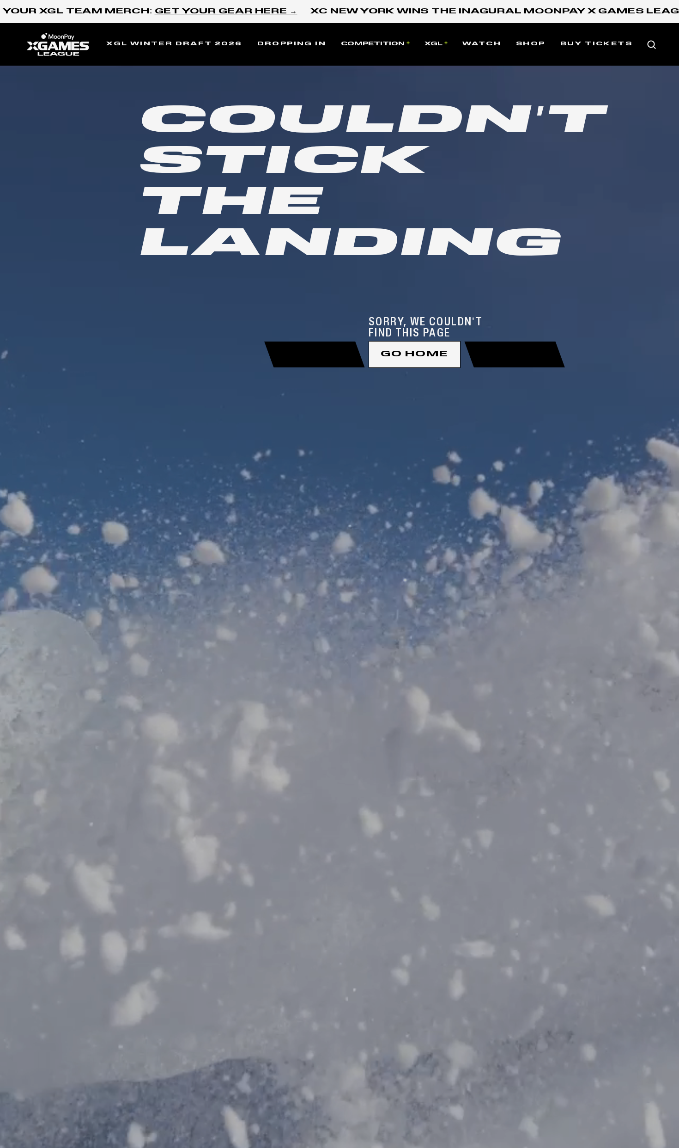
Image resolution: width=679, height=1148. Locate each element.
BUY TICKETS (596, 44)
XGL (433, 44)
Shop (531, 44)
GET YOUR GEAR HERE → (226, 11)
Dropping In (291, 44)
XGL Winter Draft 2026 (174, 44)
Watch (481, 44)
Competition (373, 44)
